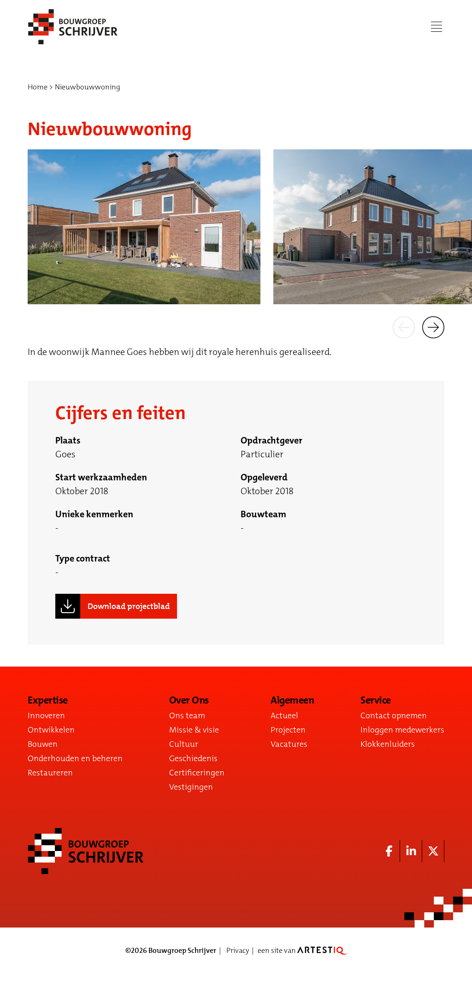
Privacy (237, 950)
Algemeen (292, 700)
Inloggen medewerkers (402, 729)
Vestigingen (191, 786)
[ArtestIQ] (322, 950)
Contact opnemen (393, 715)
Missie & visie (194, 729)
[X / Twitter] (433, 851)
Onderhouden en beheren (75, 758)
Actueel (284, 715)
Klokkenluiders (387, 744)
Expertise (48, 700)
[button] (404, 326)
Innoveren (46, 715)
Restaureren (50, 772)
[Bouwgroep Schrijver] (73, 26)
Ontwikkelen (51, 729)
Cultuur (183, 744)
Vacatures (289, 744)
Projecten (288, 729)
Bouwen (43, 744)
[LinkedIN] (411, 851)
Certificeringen (196, 772)
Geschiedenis (193, 758)
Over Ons (189, 700)
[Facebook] (389, 851)
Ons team (187, 715)
